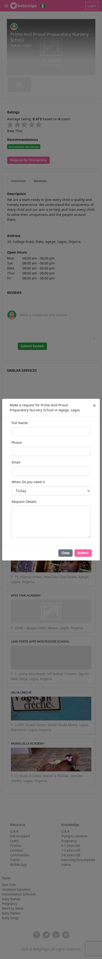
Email (16, 462)
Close (65, 553)
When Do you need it (28, 482)
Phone (17, 442)
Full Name (20, 423)
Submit (83, 553)
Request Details (24, 501)
